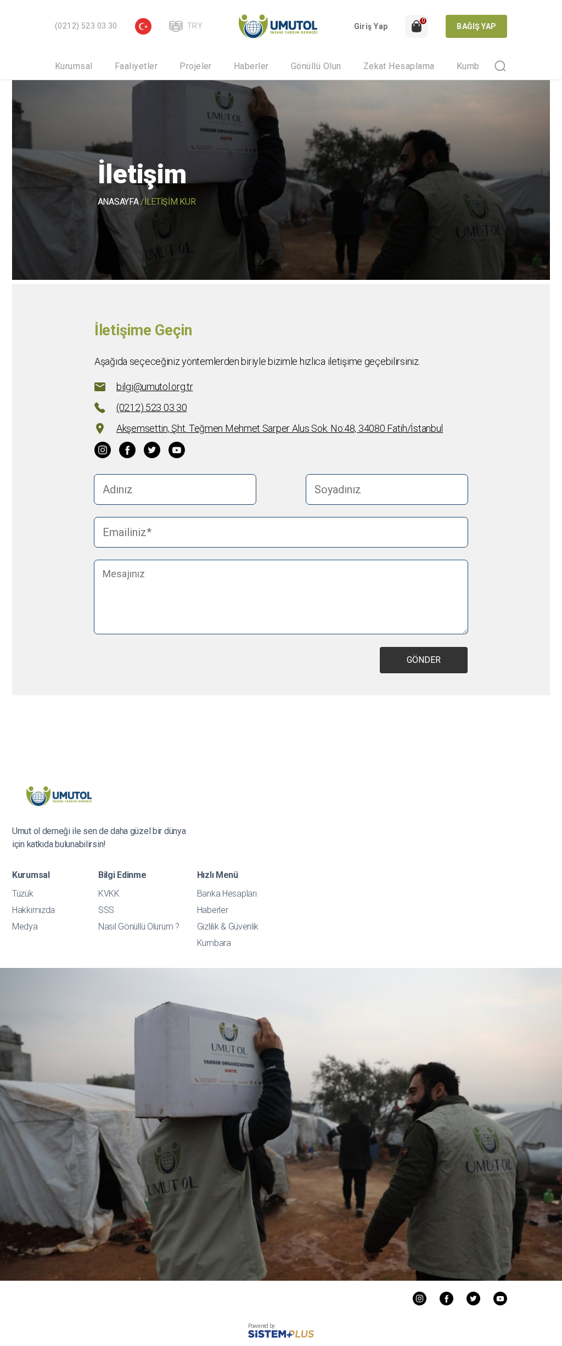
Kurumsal (74, 66)
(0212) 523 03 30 (86, 25)
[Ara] (500, 66)
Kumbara (474, 66)
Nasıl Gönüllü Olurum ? (138, 926)
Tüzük (22, 893)
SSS (106, 910)
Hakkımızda (33, 910)
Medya (25, 926)
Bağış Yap (476, 26)
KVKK (109, 893)
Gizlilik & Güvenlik (228, 926)
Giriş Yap (371, 26)
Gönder (424, 660)
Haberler (251, 66)
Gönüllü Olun (316, 66)
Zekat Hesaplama (399, 66)
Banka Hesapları (227, 893)
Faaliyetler (136, 66)
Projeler (195, 66)
